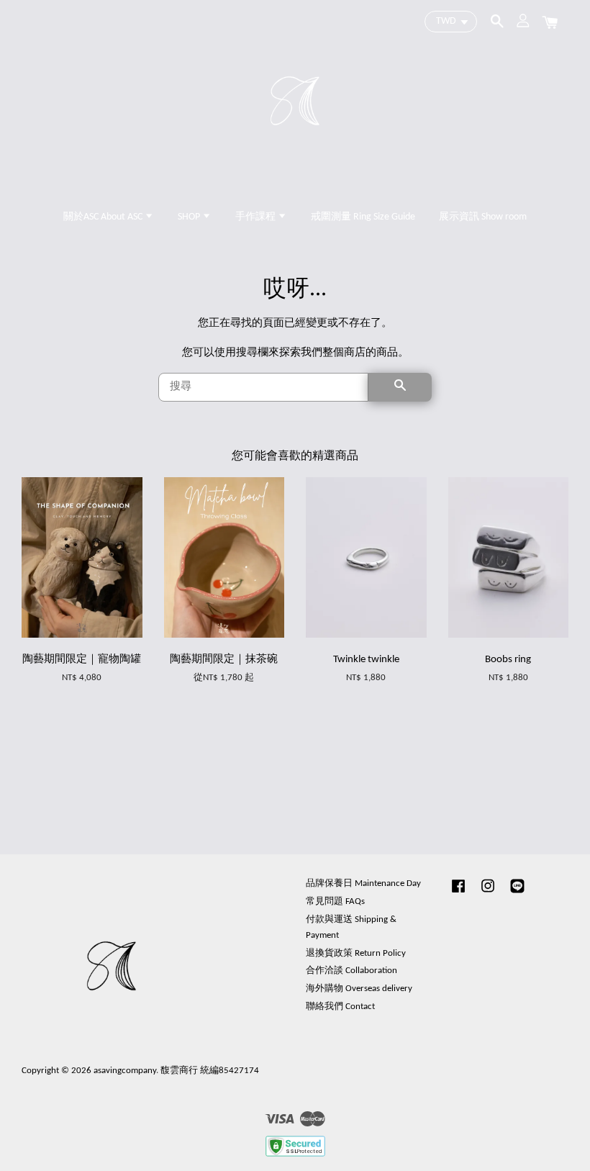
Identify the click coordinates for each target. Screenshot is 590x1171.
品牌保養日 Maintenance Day (363, 883)
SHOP (190, 217)
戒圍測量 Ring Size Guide (363, 217)
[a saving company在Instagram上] (488, 893)
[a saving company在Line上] (517, 893)
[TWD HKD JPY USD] (451, 21)
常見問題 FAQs (335, 901)
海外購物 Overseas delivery (359, 988)
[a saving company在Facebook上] (458, 893)
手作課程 (256, 217)
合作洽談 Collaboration (351, 970)
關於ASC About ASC (104, 217)
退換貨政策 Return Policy (356, 953)
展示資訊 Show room (483, 217)
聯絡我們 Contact (340, 1006)
